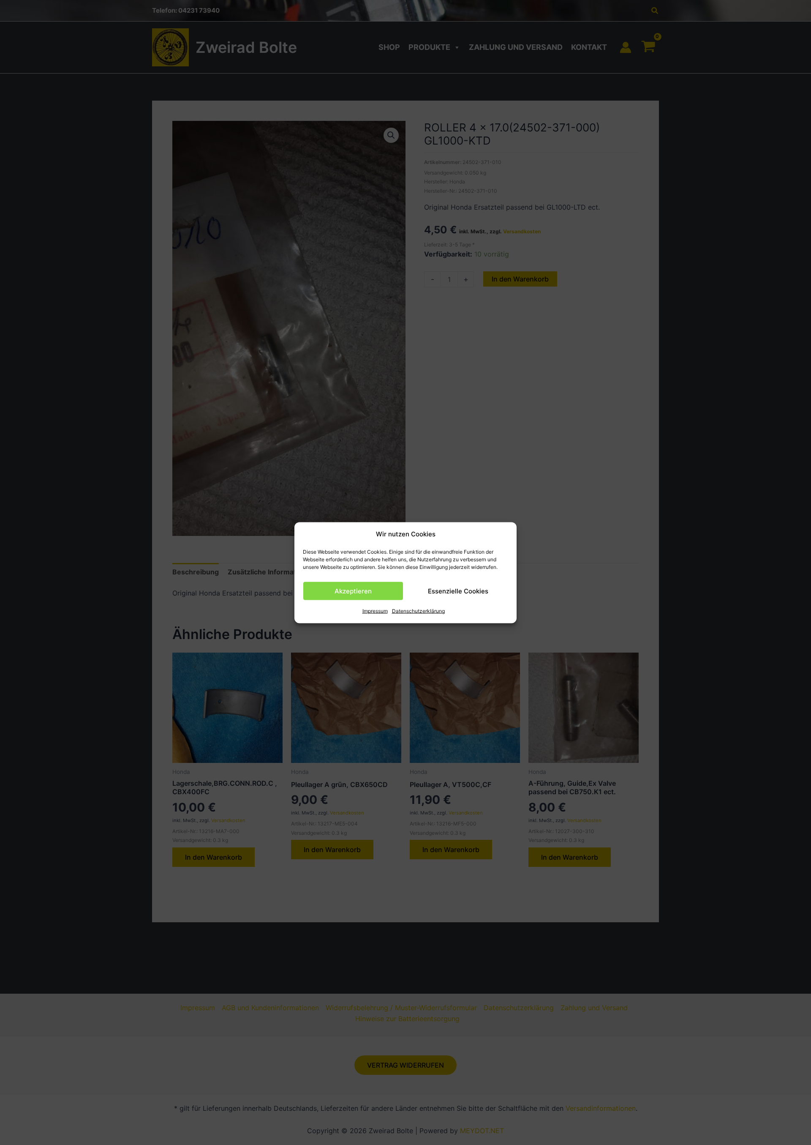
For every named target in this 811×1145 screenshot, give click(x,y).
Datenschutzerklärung (418, 611)
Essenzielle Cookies (458, 591)
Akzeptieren (353, 591)
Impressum (375, 611)
